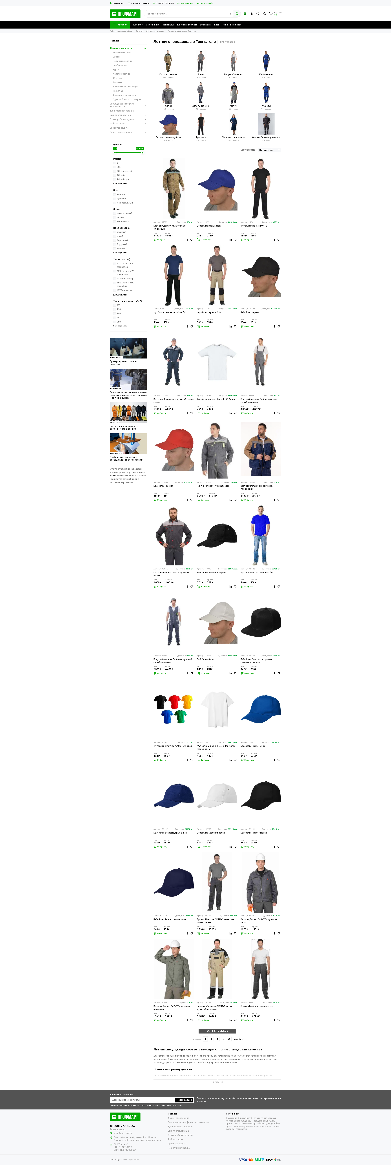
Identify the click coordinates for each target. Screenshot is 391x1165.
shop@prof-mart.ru (140, 3)
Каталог (122, 24)
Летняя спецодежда (121, 48)
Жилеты (117, 82)
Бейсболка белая (205, 659)
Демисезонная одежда (122, 111)
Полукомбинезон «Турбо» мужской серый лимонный (259, 401)
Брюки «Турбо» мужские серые (257, 1006)
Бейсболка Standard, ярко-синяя (170, 833)
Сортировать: (248, 150)
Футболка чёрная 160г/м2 (254, 226)
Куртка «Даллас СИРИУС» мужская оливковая (171, 1008)
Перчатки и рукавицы (121, 132)
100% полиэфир (125, 290)
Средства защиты (119, 128)
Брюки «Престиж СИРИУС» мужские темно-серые (215, 921)
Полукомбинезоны (122, 61)
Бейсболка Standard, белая (211, 833)
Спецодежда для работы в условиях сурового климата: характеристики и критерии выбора (128, 395)
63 (229, 1039)
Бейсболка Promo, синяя (253, 746)
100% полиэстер (125, 278)
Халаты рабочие (121, 74)
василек (121, 248)
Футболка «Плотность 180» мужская (172, 746)
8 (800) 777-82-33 (165, 3)
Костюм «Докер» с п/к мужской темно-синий (173, 401)
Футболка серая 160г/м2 (210, 312)
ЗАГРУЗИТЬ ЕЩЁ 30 (217, 1031)
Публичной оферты (173, 1105)
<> (118, 163)
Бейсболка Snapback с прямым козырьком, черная (256, 661)
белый (120, 236)
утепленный (123, 221)
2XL (119, 167)
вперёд (237, 1039)
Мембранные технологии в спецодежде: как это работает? (126, 458)
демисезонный (124, 213)
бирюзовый (122, 240)
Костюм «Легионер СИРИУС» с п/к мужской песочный (214, 1008)
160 (118, 317)
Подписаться (184, 1100)
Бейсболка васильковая (209, 226)
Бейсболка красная (163, 486)
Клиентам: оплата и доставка (194, 24)
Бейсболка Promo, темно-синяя (169, 919)
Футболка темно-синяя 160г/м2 (169, 312)
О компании (152, 24)
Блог (216, 24)
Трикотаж (118, 91)
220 (119, 309)
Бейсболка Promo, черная (254, 833)
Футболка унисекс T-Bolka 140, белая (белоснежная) (216, 747)
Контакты (168, 24)
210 (118, 305)
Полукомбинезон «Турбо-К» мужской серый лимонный (172, 661)
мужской (121, 198)
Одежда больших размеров (127, 99)
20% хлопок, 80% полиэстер (125, 265)
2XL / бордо (123, 179)
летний (120, 217)
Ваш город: (118, 3)
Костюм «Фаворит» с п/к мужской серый (171, 574)
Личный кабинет (232, 24)
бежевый (121, 232)
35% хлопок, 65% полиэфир (125, 284)
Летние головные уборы (125, 86)
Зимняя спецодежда (120, 115)
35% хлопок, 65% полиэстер (125, 273)
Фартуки (117, 78)
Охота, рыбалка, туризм (122, 119)
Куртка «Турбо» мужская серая (213, 486)
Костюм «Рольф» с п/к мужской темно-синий (257, 487)
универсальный (125, 203)
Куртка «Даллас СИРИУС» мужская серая (259, 921)
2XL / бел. (122, 175)
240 (119, 313)
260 (119, 322)
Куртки (116, 69)
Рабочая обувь (117, 123)
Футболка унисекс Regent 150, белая (216, 399)
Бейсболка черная (250, 312)
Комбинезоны (120, 65)
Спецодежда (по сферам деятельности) (122, 105)
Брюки (116, 57)
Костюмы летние (122, 52)
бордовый (122, 244)
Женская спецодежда (124, 95)
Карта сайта (133, 1160)
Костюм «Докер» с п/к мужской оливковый (169, 227)
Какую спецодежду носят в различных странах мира (124, 427)
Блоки (113, 475)
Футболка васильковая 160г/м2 (257, 572)
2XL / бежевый (124, 171)
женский (121, 194)
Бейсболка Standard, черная (211, 572)
